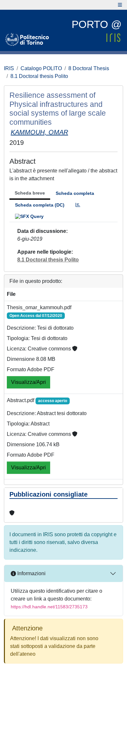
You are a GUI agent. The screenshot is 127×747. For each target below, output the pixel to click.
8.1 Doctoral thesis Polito (39, 76)
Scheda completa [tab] (75, 193)
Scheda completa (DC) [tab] (39, 205)
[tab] (78, 205)
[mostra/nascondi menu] (120, 5)
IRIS (9, 68)
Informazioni (31, 573)
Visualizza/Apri (28, 382)
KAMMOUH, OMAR (39, 132)
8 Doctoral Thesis (88, 68)
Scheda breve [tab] (30, 193)
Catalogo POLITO (41, 68)
